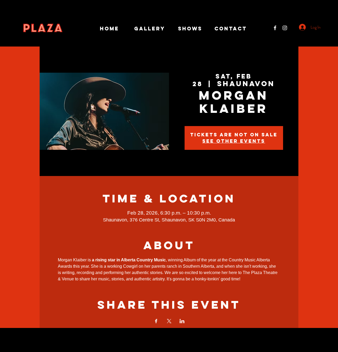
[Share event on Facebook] (156, 321)
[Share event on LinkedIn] (182, 321)
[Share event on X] (169, 321)
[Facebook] (275, 28)
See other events (233, 141)
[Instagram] (285, 28)
